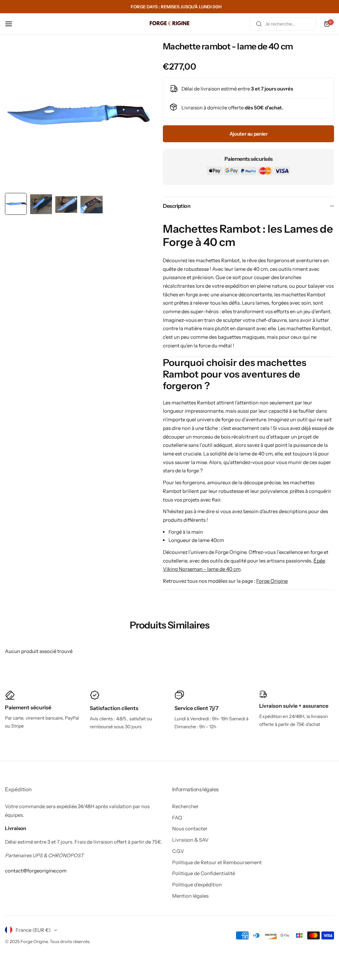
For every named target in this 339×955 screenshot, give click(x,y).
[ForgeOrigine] (169, 24)
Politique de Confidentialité (203, 873)
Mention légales (190, 896)
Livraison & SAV (190, 840)
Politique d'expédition (197, 884)
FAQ (177, 817)
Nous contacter (190, 828)
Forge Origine (272, 581)
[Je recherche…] (259, 23)
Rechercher (185, 806)
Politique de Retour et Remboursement (217, 862)
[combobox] (283, 23)
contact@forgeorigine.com (36, 870)
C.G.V (178, 851)
